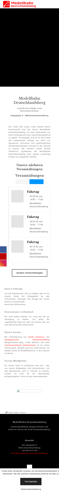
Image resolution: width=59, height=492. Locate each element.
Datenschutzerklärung (31, 489)
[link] (29, 399)
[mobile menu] (55, 4)
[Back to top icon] (29, 467)
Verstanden (31, 481)
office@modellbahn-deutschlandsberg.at (30, 453)
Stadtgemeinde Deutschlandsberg (27, 340)
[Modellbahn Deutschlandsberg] (19, 4)
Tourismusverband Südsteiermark (20, 345)
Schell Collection (36, 337)
